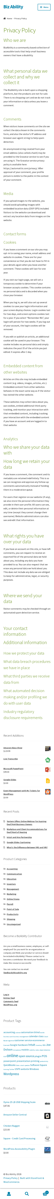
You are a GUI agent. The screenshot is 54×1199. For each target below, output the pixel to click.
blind (37, 1032)
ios (44, 1044)
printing (35, 1060)
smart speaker (25, 1065)
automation (27, 1032)
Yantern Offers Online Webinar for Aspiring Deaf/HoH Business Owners (26, 823)
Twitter (11, 1069)
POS (44, 1056)
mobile (25, 1049)
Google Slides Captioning (18, 842)
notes (37, 1050)
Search (27, 1194)
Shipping (11, 919)
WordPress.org (10, 1004)
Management (13, 889)
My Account (9, 1194)
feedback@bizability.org (15, 972)
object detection (45, 1050)
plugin (37, 1056)
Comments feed (10, 1001)
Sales (18, 1065)
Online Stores (13, 899)
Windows (34, 1068)
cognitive (11, 1041)
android (18, 1033)
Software (34, 1064)
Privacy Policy (10, 1178)
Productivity (12, 914)
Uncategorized (14, 924)
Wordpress (11, 1074)
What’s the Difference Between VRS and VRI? (27, 847)
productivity (44, 1061)
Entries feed (9, 998)
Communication (14, 874)
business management (20, 1037)
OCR (4, 1057)
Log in (6, 994)
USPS (17, 1068)
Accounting (12, 868)
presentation (23, 1060)
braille (42, 1033)
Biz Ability (13, 7)
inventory (39, 1045)
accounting (9, 1032)
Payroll (10, 904)
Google (13, 1044)
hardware (23, 1044)
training (6, 1069)
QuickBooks (9, 1064)
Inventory (11, 884)
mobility (32, 1050)
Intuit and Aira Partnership (19, 837)
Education (11, 879)
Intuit (31, 1045)
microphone (17, 1050)
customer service (23, 1040)
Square (43, 1064)
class (41, 1036)
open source (26, 1056)
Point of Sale (13, 909)
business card (8, 1037)
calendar (33, 1036)
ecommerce (38, 1040)
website (25, 1068)
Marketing (11, 894)
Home (9, 18)
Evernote (6, 1045)
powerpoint (9, 1060)
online (12, 1055)
